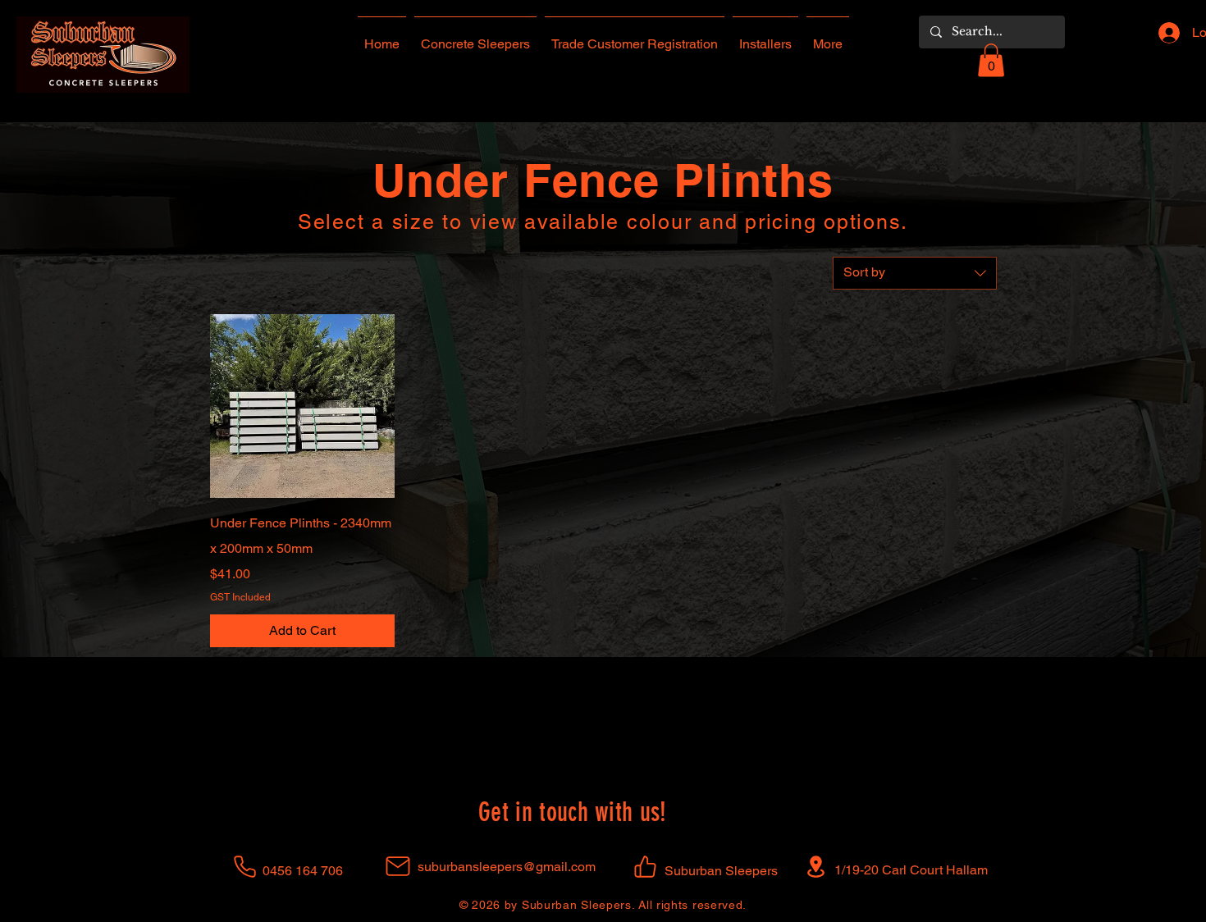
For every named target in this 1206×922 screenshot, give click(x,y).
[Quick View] (302, 406)
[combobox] (915, 273)
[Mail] (397, 866)
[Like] (645, 866)
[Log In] (1164, 33)
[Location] (816, 866)
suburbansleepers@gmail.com (507, 866)
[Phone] (245, 866)
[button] (991, 60)
